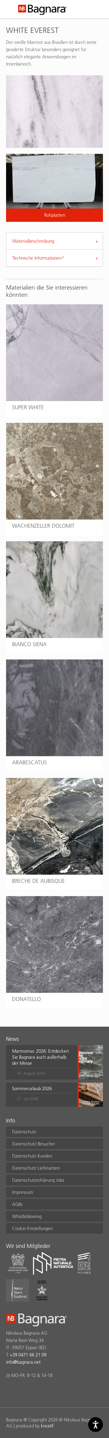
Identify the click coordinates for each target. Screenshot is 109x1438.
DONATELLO (26, 999)
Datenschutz (24, 1132)
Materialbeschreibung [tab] (33, 241)
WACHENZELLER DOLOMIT (43, 525)
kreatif (47, 1426)
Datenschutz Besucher (33, 1144)
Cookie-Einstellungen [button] (32, 1228)
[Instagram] (21, 1391)
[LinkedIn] (33, 1391)
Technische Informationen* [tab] (38, 258)
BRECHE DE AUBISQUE (38, 880)
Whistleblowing (26, 1216)
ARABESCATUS (29, 762)
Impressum (22, 1192)
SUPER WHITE (28, 407)
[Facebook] (9, 1391)
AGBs (17, 1204)
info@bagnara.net (23, 1362)
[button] (42, 1062)
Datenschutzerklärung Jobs (38, 1180)
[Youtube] (44, 1391)
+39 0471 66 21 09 (28, 1355)
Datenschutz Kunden (32, 1156)
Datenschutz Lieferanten (36, 1168)
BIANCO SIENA (29, 644)
